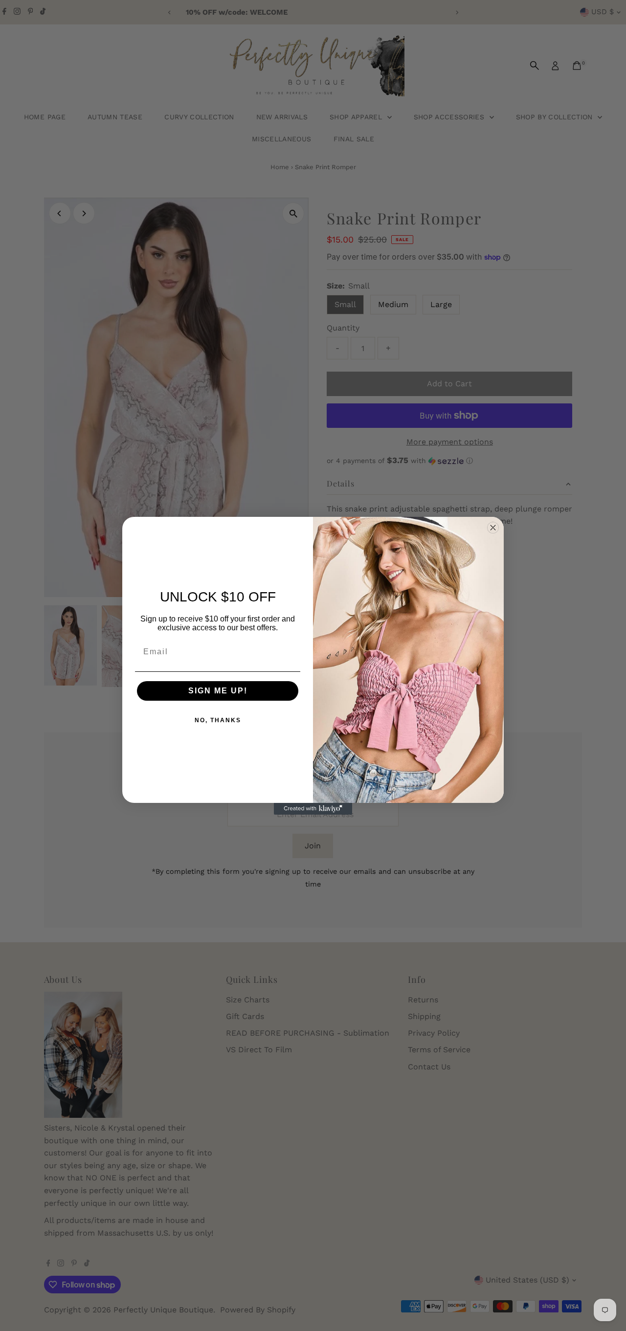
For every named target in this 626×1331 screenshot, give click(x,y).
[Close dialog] (493, 527)
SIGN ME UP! (217, 691)
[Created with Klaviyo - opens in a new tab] (313, 809)
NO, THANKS (218, 720)
